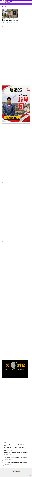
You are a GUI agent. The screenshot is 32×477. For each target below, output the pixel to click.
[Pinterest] (16, 471)
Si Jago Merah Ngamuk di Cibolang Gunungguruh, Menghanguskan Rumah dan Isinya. (16, 452)
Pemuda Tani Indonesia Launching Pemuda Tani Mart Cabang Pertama (14, 447)
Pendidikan (13, 18)
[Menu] (2, 2)
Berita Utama (4, 18)
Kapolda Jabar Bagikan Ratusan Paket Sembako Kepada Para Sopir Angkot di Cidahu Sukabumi (15, 457)
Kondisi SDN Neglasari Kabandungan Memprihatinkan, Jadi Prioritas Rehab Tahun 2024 (10, 20)
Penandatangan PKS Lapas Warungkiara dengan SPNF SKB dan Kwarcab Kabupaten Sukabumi (15, 445)
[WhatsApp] (19, 471)
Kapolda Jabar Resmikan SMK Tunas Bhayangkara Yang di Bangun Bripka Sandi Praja (15, 462)
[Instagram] (17, 471)
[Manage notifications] (30, 475)
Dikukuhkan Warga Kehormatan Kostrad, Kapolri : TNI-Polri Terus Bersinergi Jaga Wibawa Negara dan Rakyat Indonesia (16, 450)
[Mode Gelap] (27, 2)
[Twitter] (14, 471)
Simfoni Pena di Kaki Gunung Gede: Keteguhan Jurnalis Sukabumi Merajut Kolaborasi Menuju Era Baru (17, 442)
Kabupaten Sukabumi (8, 18)
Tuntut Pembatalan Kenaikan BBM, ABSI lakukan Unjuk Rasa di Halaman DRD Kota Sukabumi (15, 465)
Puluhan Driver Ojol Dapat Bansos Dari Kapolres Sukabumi (12, 460)
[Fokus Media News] (8, 2)
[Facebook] (13, 471)
